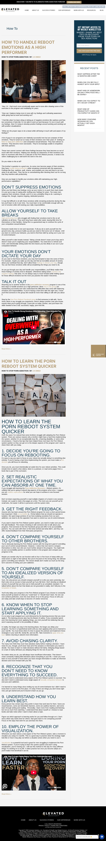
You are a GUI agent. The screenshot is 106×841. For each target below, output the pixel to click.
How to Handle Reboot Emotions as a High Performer (28, 47)
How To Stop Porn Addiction (15, 57)
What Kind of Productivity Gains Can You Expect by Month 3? (88, 111)
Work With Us (79, 10)
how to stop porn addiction (12, 142)
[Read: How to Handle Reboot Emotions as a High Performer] (34, 81)
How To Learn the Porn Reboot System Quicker (29, 364)
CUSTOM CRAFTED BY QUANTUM (53, 827)
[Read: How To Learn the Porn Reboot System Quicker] (34, 395)
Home (27, 10)
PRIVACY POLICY (44, 825)
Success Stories (48, 10)
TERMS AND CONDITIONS (59, 825)
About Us (35, 10)
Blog (102, 10)
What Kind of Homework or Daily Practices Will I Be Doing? (88, 92)
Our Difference (64, 10)
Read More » (6, 349)
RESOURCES (91, 10)
